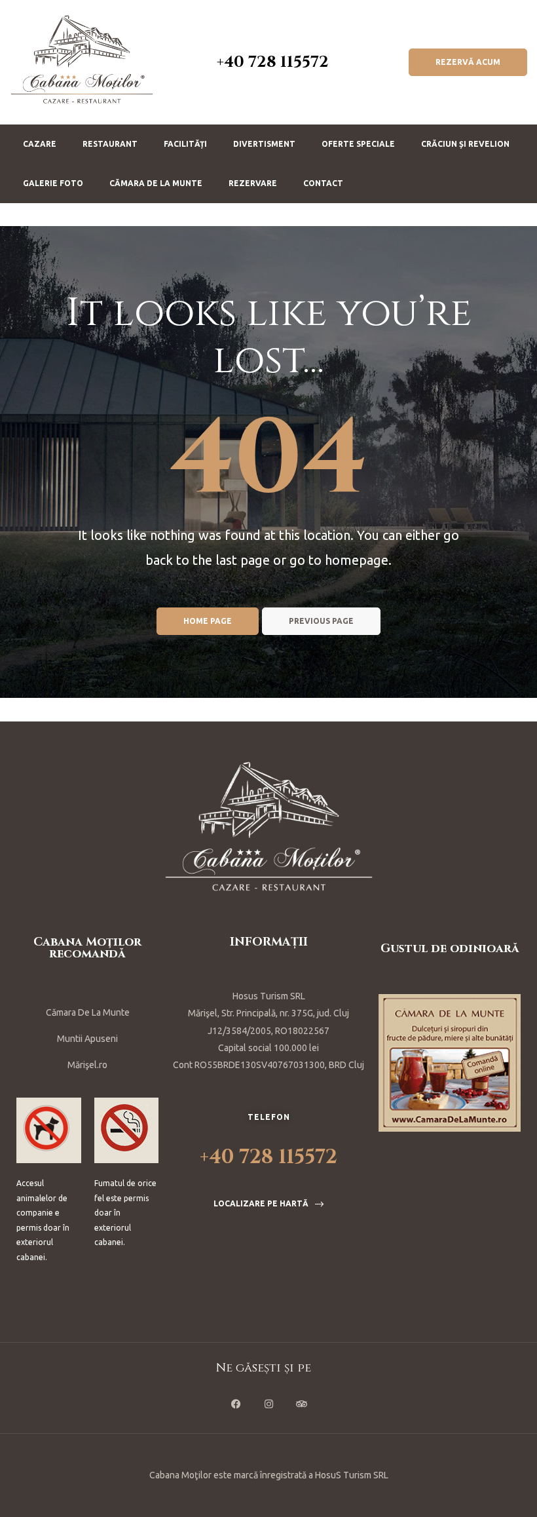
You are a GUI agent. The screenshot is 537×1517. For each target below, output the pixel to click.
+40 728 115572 (273, 62)
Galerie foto (53, 183)
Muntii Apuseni (87, 1038)
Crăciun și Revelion (465, 144)
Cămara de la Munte (155, 183)
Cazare (39, 144)
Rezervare (253, 183)
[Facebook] (236, 1403)
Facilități (185, 144)
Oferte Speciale (358, 144)
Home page (207, 621)
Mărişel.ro (87, 1065)
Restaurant (110, 144)
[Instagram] (268, 1403)
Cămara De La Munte (88, 1012)
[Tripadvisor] (301, 1403)
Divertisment (264, 144)
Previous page (321, 621)
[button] (468, 62)
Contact (323, 183)
